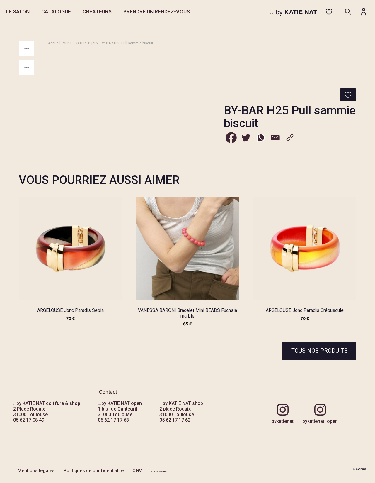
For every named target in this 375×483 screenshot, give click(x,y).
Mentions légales (36, 470)
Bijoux (93, 43)
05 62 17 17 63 (113, 420)
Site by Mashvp (159, 471)
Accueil (54, 43)
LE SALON (18, 12)
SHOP (81, 43)
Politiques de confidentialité (94, 470)
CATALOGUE (56, 12)
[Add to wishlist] (348, 94)
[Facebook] (231, 137)
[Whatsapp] (260, 137)
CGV (137, 470)
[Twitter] (245, 137)
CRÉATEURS (97, 12)
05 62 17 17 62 (174, 420)
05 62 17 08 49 (28, 420)
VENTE (68, 43)
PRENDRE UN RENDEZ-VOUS (156, 12)
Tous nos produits (319, 350)
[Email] (275, 137)
